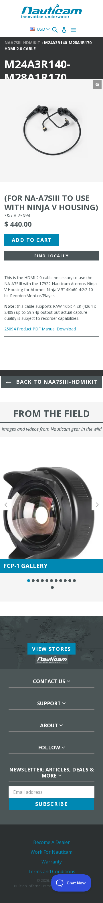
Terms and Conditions (51, 871)
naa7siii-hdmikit (22, 42)
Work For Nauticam (51, 852)
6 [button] (51, 580)
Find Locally (51, 255)
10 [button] (69, 580)
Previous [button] (5, 505)
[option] (51, 505)
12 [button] (52, 587)
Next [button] (97, 505)
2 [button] (33, 580)
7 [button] (56, 580)
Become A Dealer (51, 842)
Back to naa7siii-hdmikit (56, 381)
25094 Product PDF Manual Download (40, 329)
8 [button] (60, 580)
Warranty (51, 862)
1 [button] (28, 580)
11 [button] (74, 580)
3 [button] (37, 580)
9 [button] (65, 580)
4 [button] (42, 580)
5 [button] (46, 580)
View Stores (51, 648)
